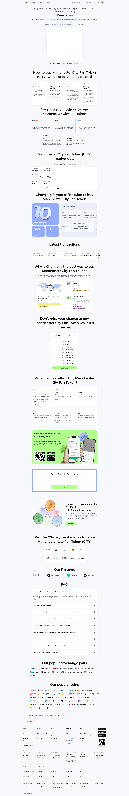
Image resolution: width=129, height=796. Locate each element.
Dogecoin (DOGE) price (56, 787)
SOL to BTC (82, 771)
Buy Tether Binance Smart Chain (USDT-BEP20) (71, 761)
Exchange (25, 731)
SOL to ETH (82, 774)
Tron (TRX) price (83, 786)
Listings (67, 733)
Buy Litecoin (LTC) (27, 757)
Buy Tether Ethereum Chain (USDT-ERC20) (72, 753)
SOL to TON (82, 769)
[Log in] (102, 2)
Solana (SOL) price (70, 786)
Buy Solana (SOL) (40, 757)
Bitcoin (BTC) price (41, 783)
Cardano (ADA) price (84, 783)
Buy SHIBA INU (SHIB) (98, 752)
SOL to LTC (82, 776)
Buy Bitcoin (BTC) (26, 752)
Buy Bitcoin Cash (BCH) (85, 759)
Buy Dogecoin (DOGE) (99, 755)
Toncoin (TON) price (98, 783)
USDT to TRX (68, 774)
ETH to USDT (54, 771)
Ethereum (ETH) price (27, 783)
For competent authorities (86, 735)
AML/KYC (82, 740)
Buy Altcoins (97, 757)
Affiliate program (69, 740)
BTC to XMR (39, 774)
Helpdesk (53, 733)
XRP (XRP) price (40, 786)
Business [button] (48, 2)
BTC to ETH (39, 771)
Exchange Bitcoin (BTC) (28, 769)
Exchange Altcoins (27, 776)
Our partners (40, 738)
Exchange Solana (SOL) (28, 774)
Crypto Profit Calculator (28, 745)
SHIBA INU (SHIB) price (99, 786)
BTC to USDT (40, 769)
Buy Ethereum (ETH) (27, 755)
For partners (82, 738)
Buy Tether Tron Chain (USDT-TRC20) (70, 757)
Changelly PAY (70, 738)
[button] (77, 2)
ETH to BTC (53, 769)
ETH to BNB (53, 774)
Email (53, 482)
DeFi (24, 740)
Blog (52, 735)
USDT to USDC (69, 771)
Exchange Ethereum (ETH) (28, 771)
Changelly (31, 715)
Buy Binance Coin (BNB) (56, 757)
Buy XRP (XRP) (40, 752)
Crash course (54, 738)
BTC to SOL (39, 776)
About (38, 731)
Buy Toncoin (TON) (55, 755)
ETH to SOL (53, 776)
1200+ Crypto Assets (39, 715)
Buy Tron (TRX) (54, 752)
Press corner (40, 735)
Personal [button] (40, 2)
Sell (23, 735)
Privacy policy (83, 733)
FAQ (52, 731)
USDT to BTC (68, 769)
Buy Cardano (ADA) (84, 756)
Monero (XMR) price (27, 786)
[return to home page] (30, 2)
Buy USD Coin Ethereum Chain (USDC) (85, 753)
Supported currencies (42, 733)
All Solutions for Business (71, 731)
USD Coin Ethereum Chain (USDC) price (57, 784)
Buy (23, 733)
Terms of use (83, 731)
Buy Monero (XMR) (41, 755)
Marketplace (25, 738)
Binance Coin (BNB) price (71, 783)
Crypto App (25, 743)
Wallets (67, 735)
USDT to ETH (68, 776)
